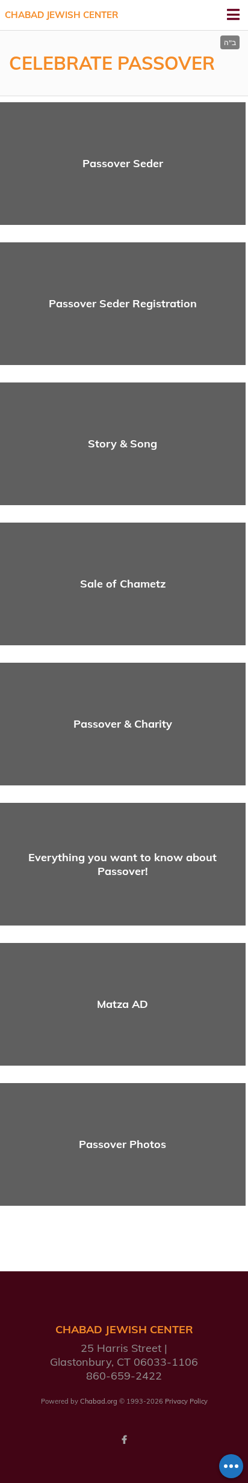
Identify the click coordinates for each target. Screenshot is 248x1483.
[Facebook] (124, 1439)
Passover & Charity (122, 724)
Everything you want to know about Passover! (122, 864)
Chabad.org (98, 1401)
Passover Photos (122, 1144)
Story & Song (122, 443)
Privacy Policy (186, 1401)
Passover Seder (122, 163)
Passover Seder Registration (123, 303)
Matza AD (122, 1004)
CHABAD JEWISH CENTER (62, 14)
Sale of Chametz (123, 584)
